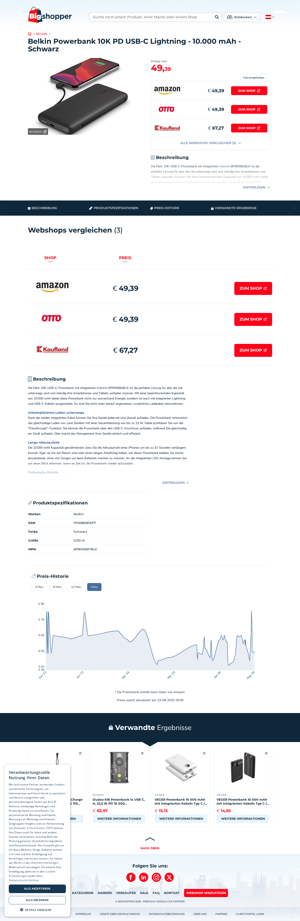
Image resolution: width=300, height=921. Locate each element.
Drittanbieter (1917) (40, 827)
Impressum (83, 914)
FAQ (156, 893)
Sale (144, 893)
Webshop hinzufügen (206, 893)
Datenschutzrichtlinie (23, 880)
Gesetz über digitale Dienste (120, 914)
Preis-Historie (166, 208)
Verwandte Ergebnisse (236, 208)
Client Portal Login (250, 914)
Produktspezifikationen (116, 208)
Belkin (41, 34)
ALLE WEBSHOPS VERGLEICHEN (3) (208, 143)
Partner (221, 914)
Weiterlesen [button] (254, 187)
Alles (94, 587)
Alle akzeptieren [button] (37, 888)
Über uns (200, 914)
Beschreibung (44, 208)
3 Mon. (39, 587)
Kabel (223, 166)
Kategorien (82, 893)
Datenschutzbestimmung (167, 914)
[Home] (32, 34)
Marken (105, 893)
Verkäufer (126, 893)
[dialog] (37, 840)
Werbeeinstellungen (45, 862)
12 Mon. (76, 587)
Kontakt (172, 893)
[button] (269, 17)
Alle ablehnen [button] (37, 900)
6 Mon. (57, 587)
